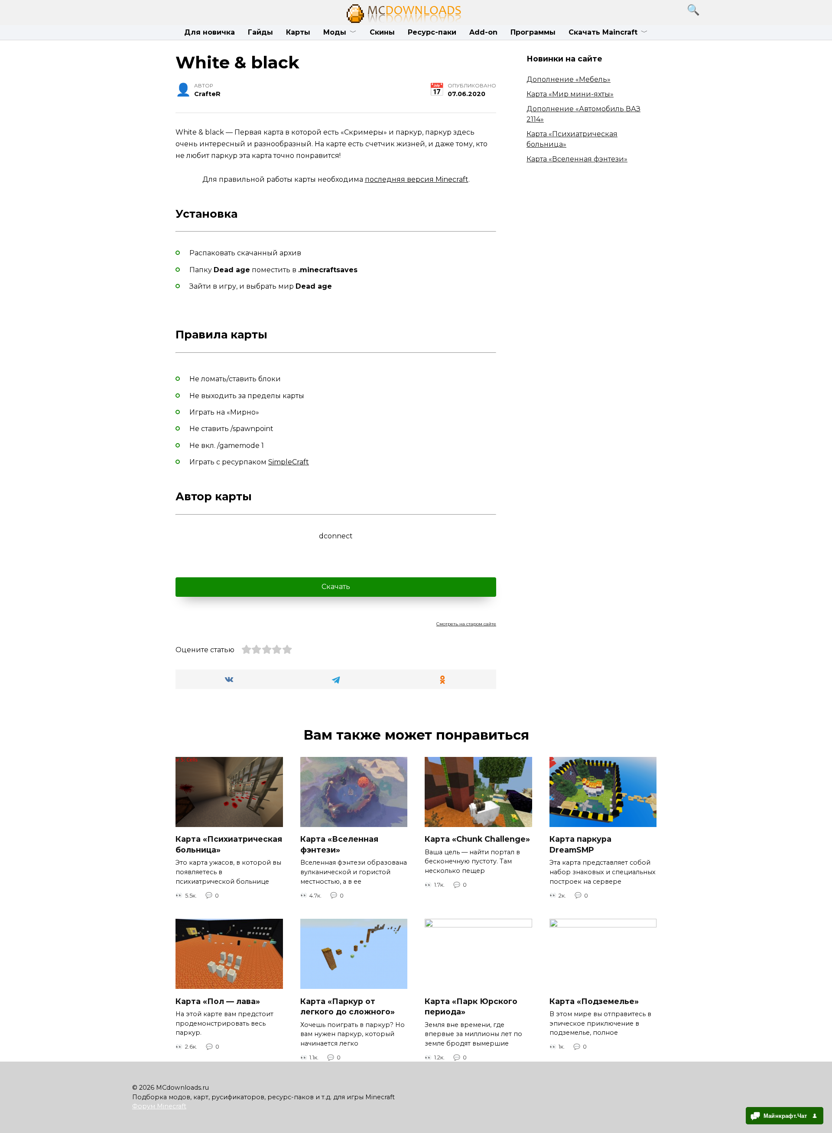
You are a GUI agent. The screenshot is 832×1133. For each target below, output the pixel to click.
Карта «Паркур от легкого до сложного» (347, 1006)
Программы (533, 32)
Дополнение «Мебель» (568, 79)
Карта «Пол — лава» (218, 1000)
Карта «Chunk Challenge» (477, 838)
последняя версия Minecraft (416, 179)
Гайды (260, 32)
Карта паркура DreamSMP (580, 844)
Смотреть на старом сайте (466, 624)
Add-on (483, 32)
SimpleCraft (288, 462)
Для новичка (209, 32)
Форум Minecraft (159, 1106)
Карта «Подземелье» (594, 1000)
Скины (382, 32)
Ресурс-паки (432, 32)
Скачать (336, 587)
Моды (334, 32)
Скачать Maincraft (603, 32)
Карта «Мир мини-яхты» (570, 94)
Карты (298, 32)
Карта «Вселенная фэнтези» (576, 159)
